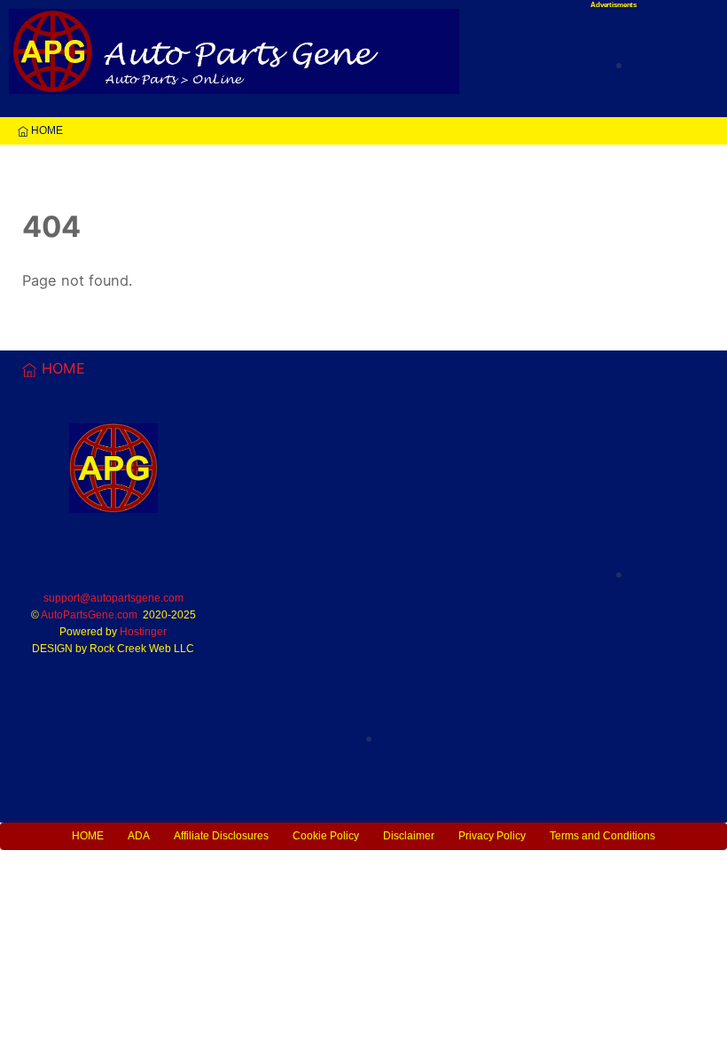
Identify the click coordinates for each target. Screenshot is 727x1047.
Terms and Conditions (602, 836)
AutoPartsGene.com (89, 615)
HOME (45, 130)
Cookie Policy (326, 836)
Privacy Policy (492, 836)
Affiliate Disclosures (221, 836)
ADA (139, 836)
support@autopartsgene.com (113, 598)
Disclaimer (408, 836)
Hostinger (143, 632)
